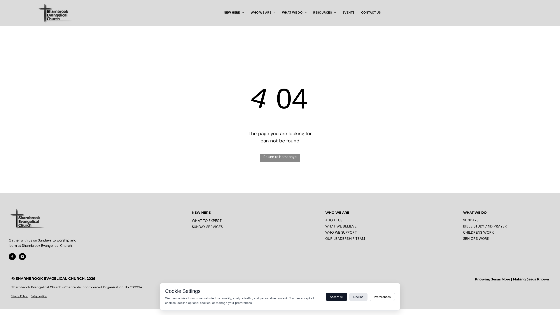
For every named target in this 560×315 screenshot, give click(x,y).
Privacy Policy (19, 296)
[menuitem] (233, 12)
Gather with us (20, 240)
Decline (358, 297)
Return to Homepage (280, 156)
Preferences (382, 297)
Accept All (336, 297)
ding (44, 296)
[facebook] (12, 257)
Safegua (35, 296)
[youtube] (22, 257)
